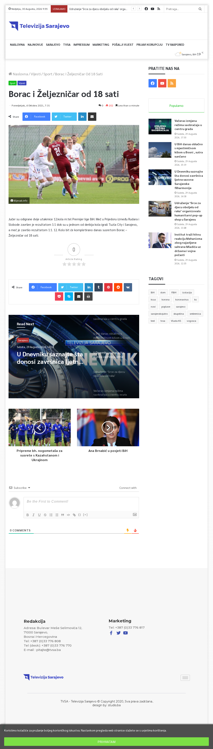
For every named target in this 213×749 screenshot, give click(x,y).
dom (163, 292)
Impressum (81, 44)
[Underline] (39, 514)
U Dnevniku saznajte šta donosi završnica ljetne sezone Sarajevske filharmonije (189, 179)
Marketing (101, 44)
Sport (47, 73)
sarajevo (180, 306)
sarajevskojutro (159, 313)
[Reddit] (118, 287)
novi (153, 306)
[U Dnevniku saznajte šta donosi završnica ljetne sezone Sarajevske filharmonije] (160, 177)
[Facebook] (146, 9)
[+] (85, 514)
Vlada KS (176, 320)
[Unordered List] (57, 514)
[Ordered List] (51, 514)
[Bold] (28, 514)
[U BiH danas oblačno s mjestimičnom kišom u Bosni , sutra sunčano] (160, 150)
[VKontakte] (128, 287)
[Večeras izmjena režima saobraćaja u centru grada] (160, 126)
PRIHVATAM (106, 741)
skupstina (178, 313)
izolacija (187, 292)
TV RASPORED (175, 44)
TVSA (67, 44)
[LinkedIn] (82, 116)
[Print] (88, 296)
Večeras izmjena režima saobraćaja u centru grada (188, 125)
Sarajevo (53, 44)
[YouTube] (152, 9)
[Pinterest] (108, 287)
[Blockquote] (63, 514)
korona (166, 299)
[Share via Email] (92, 116)
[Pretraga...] (200, 9)
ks (195, 299)
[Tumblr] (98, 287)
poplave (165, 306)
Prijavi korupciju (149, 44)
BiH (153, 292)
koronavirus (181, 299)
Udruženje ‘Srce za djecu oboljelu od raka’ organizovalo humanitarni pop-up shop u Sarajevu (123, 9)
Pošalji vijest (123, 44)
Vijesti (36, 73)
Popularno (176, 105)
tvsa (163, 320)
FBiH (173, 292)
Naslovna (17, 44)
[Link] (74, 514)
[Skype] (69, 296)
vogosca (191, 320)
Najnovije (35, 44)
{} (79, 514)
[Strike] (45, 514)
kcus (153, 299)
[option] (74, 356)
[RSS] (159, 9)
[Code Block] (68, 514)
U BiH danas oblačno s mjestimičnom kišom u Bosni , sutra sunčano (189, 150)
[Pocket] (59, 296)
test (153, 320)
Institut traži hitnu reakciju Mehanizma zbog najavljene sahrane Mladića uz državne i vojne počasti (188, 244)
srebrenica (195, 313)
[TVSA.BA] (39, 26)
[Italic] (33, 514)
